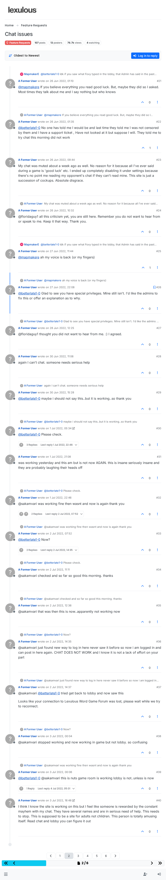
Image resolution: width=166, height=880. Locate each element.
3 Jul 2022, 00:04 (61, 736)
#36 (158, 641)
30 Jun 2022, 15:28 (62, 392)
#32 (158, 497)
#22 (158, 121)
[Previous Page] (51, 856)
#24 (158, 210)
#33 (158, 533)
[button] (6, 874)
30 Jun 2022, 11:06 (61, 356)
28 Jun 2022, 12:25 (62, 328)
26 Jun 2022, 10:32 (62, 210)
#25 (158, 251)
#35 (158, 605)
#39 (158, 772)
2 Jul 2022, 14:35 (60, 641)
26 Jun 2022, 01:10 (61, 80)
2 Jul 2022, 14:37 (60, 687)
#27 (158, 328)
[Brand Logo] (22, 10)
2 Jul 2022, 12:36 (60, 605)
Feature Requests (19, 42)
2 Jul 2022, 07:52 (61, 533)
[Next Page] (115, 856)
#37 (158, 687)
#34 (158, 569)
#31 (159, 456)
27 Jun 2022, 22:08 (62, 287)
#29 (158, 392)
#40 (158, 800)
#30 (158, 428)
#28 (158, 356)
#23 (158, 159)
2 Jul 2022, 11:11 (60, 569)
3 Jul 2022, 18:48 (60, 800)
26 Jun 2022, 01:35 (62, 121)
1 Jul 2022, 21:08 (60, 456)
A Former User (27, 80)
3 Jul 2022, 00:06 (61, 772)
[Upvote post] (142, 102)
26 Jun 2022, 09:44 (62, 159)
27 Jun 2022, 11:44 (61, 251)
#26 (158, 287)
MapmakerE (31, 74)
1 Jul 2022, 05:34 (60, 428)
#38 (158, 736)
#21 (159, 80)
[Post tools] (157, 102)
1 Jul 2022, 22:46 (60, 497)
